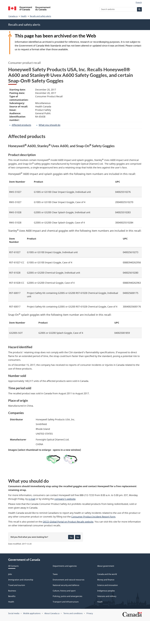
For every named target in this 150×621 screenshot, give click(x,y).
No (78, 537)
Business (12, 590)
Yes (71, 537)
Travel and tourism (16, 585)
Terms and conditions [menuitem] (73, 613)
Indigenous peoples (106, 590)
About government (105, 566)
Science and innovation (107, 585)
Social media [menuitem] (13, 613)
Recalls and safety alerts (40, 16)
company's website (64, 498)
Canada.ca (13, 16)
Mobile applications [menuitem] (32, 613)
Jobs (10, 574)
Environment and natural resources (68, 579)
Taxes (55, 574)
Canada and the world (107, 574)
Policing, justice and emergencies (67, 596)
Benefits (11, 596)
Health (24, 16)
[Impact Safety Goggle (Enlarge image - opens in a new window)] (53, 459)
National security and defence (66, 585)
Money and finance (105, 579)
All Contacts (13, 566)
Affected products (21, 124)
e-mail (31, 498)
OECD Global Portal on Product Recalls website (68, 521)
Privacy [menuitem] (89, 613)
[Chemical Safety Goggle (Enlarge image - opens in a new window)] (70, 459)
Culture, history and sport (64, 590)
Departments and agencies (65, 566)
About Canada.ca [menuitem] (51, 613)
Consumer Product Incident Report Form (93, 516)
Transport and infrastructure (66, 601)
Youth (100, 601)
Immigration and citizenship (20, 579)
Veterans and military (106, 596)
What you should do (49, 124)
